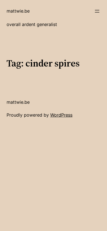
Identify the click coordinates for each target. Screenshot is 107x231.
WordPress (61, 115)
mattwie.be (18, 11)
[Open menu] (97, 11)
